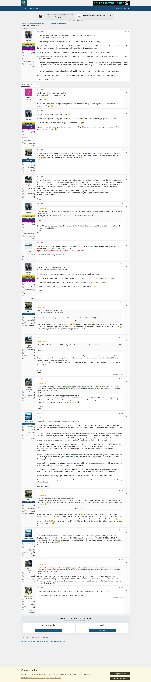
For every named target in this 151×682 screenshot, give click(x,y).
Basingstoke (31, 193)
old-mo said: (42, 307)
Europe (33, 604)
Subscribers (70, 20)
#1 (128, 31)
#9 (122, 303)
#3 (122, 110)
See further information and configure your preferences (41, 678)
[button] (128, 8)
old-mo (25, 28)
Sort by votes (35, 85)
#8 (122, 264)
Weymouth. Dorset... (29, 57)
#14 (122, 530)
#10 (122, 337)
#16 (122, 587)
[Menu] (25, 8)
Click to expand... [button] (80, 321)
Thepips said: (42, 208)
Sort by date (25, 85)
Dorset (33, 576)
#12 (122, 413)
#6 (122, 203)
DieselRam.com (76, 455)
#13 (122, 491)
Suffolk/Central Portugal (31, 433)
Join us (50, 630)
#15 (122, 560)
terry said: (41, 383)
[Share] (126, 32)
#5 (122, 176)
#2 (122, 89)
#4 (122, 149)
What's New (34, 8)
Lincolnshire (31, 167)
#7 (122, 242)
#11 (122, 379)
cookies (36, 674)
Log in (103, 630)
